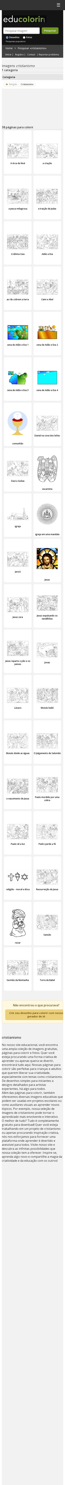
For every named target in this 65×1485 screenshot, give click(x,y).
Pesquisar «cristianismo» (32, 48)
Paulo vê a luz (18, 844)
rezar (18, 942)
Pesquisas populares (15, 41)
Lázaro (17, 707)
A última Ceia (18, 254)
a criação (47, 163)
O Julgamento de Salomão (47, 753)
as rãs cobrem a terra (18, 299)
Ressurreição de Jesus (47, 889)
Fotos (29, 37)
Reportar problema (49, 55)
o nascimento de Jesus (17, 798)
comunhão (17, 443)
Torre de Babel (47, 980)
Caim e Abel (47, 299)
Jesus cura (18, 617)
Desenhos (14, 37)
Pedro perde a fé (47, 844)
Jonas (47, 662)
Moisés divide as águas (18, 753)
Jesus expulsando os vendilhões (47, 617)
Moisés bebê (47, 707)
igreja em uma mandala (47, 534)
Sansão (47, 934)
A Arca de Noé (17, 163)
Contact (31, 55)
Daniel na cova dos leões (47, 435)
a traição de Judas (47, 208)
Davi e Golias (18, 480)
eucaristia (47, 488)
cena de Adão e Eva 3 (18, 390)
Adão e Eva (47, 254)
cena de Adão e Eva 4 (47, 390)
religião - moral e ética (18, 889)
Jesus (47, 579)
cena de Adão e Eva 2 (47, 344)
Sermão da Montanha (18, 980)
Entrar (8, 55)
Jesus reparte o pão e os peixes (17, 662)
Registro (19, 55)
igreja (18, 526)
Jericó (18, 571)
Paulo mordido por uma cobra (47, 799)
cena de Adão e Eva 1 (18, 344)
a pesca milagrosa (17, 208)
